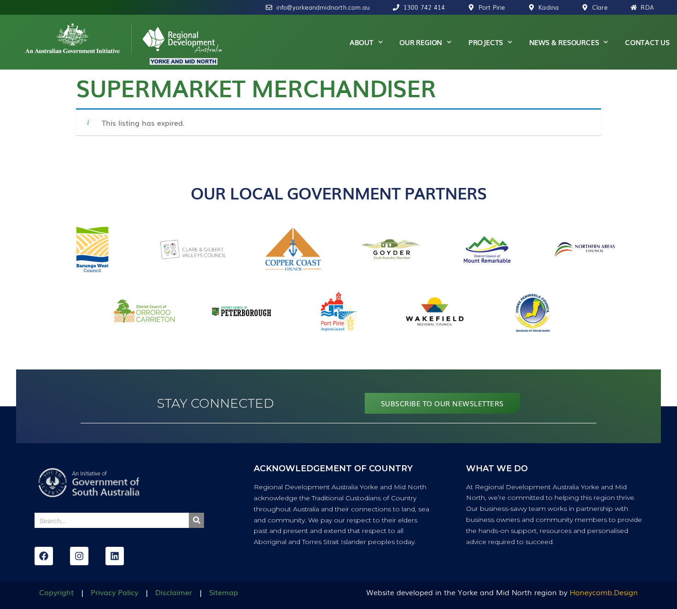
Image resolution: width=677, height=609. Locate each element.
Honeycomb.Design (604, 591)
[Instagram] (79, 556)
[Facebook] (44, 556)
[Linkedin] (114, 556)
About (362, 42)
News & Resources (564, 42)
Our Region (420, 42)
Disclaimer (173, 591)
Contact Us (647, 42)
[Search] (196, 520)
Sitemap (223, 591)
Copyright (56, 591)
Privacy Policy (114, 591)
